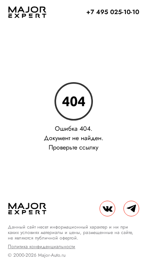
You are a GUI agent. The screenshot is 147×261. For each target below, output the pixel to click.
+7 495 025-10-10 (112, 11)
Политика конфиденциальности (41, 246)
